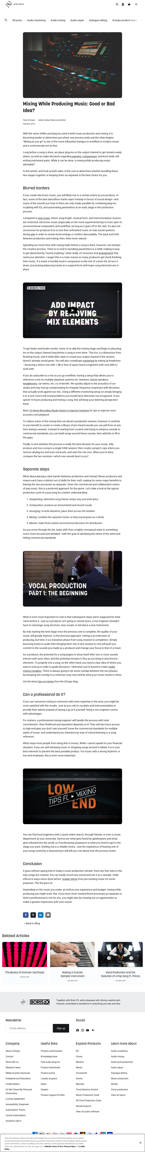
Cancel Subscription (16, 1115)
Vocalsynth (81, 1073)
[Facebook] (77, 1030)
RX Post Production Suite (88, 1100)
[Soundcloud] (92, 1030)
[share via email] (48, 915)
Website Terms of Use (54, 1146)
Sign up (61, 1028)
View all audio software (87, 1111)
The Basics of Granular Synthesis (24, 972)
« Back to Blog (32, 923)
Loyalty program (49, 1078)
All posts (17, 20)
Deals (43, 1084)
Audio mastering (36, 20)
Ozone (79, 1056)
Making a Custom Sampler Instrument (73, 974)
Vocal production (119, 1089)
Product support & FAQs (53, 1095)
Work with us (12, 1062)
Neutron (80, 1062)
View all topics (118, 1095)
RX (77, 1051)
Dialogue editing (98, 20)
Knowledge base (49, 1056)
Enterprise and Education (18, 1078)
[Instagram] (82, 1030)
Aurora (79, 1078)
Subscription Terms (15, 1110)
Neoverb (80, 1084)
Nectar (79, 1067)
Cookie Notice (12, 1084)
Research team (13, 1067)
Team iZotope (29, 120)
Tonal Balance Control (87, 1089)
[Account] (123, 4)
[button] (6, 20)
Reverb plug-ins (83, 1106)
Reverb (114, 1084)
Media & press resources (18, 1073)
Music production (58, 120)
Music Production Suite (87, 1095)
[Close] (140, 1143)
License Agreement (15, 1098)
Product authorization (51, 1051)
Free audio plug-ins (50, 1062)
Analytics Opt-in (13, 1121)
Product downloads (50, 1067)
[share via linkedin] (40, 915)
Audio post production (122, 1062)
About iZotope (13, 1051)
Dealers (44, 1089)
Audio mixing (58, 20)
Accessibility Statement (17, 1104)
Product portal (48, 1073)
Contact (9, 1056)
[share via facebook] (26, 915)
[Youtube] (87, 1030)
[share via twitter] (33, 915)
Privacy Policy (69, 1146)
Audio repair (77, 20)
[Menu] (136, 4)
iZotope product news (124, 20)
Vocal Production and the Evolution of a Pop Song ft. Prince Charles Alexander (120, 976)
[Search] (117, 4)
